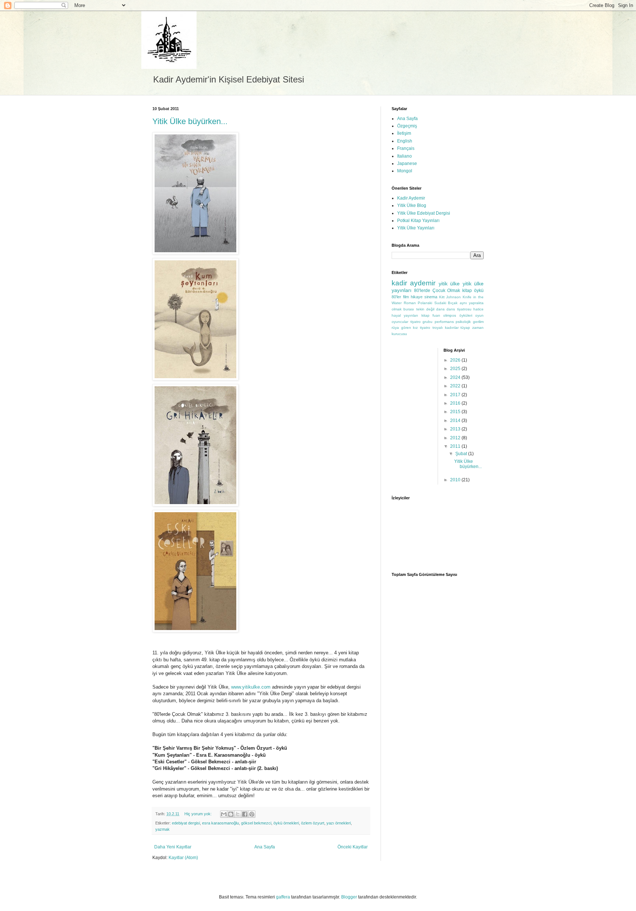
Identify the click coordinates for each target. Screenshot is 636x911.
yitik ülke (449, 283)
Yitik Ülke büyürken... (189, 121)
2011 (456, 446)
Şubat (461, 453)
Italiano (404, 156)
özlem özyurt (312, 823)
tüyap (465, 328)
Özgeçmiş (407, 126)
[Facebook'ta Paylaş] (244, 814)
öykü (479, 290)
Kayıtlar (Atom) (183, 857)
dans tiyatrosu (458, 309)
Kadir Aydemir (411, 198)
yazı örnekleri (338, 823)
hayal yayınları (405, 315)
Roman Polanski (418, 303)
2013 (456, 429)
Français (405, 148)
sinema (430, 297)
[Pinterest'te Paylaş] (251, 814)
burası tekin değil (418, 309)
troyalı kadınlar (445, 328)
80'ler (396, 297)
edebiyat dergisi (186, 823)
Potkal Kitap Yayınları (418, 220)
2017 (456, 394)
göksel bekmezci (256, 823)
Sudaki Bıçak (446, 303)
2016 (456, 403)
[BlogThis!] (230, 814)
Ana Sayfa (264, 847)
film (406, 297)
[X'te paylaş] (237, 814)
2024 (456, 377)
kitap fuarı (430, 315)
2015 (456, 411)
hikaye (417, 297)
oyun (479, 315)
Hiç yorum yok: (198, 814)
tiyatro (425, 328)
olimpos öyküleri (457, 315)
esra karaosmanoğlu (220, 823)
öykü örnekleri (286, 823)
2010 (456, 479)
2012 (456, 437)
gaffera (283, 897)
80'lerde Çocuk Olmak (437, 290)
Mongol (404, 170)
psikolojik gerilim (470, 322)
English (404, 141)
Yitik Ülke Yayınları (415, 228)
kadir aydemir (413, 283)
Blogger (349, 897)
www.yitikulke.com (251, 687)
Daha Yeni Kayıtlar (172, 847)
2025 (456, 368)
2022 (456, 385)
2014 (456, 420)
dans (440, 309)
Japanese (407, 163)
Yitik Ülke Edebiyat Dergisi (423, 213)
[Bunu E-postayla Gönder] (223, 814)
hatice (478, 309)
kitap (467, 290)
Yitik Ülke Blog (411, 205)
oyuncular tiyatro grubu (412, 322)
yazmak (162, 829)
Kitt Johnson (450, 297)
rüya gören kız (405, 328)
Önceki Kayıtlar (353, 847)
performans (444, 322)
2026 (456, 360)
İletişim (404, 133)
